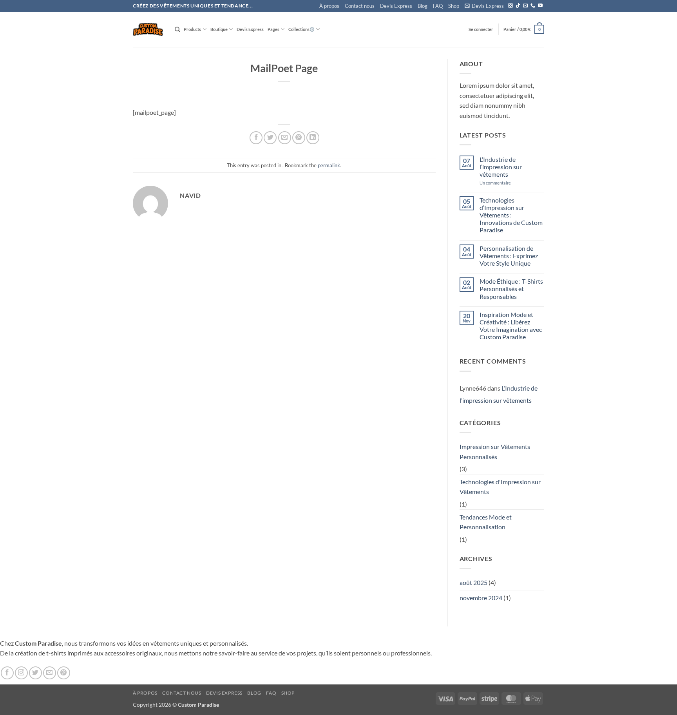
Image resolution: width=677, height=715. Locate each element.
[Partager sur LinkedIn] (312, 137)
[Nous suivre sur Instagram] (510, 6)
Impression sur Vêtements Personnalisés (495, 451)
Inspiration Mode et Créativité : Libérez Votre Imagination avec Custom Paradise (511, 326)
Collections (299, 29)
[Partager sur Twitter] (270, 137)
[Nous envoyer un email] (525, 6)
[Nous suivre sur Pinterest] (63, 672)
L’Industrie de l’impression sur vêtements (501, 167)
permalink (329, 165)
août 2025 (473, 582)
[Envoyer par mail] (284, 137)
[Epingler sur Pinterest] (298, 137)
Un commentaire (506, 182)
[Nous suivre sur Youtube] (540, 6)
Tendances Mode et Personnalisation (486, 522)
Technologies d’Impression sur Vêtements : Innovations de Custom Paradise (511, 215)
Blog (422, 6)
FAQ (438, 6)
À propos (329, 6)
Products (192, 29)
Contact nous (360, 6)
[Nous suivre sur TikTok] (518, 6)
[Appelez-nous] (532, 6)
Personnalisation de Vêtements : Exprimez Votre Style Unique (509, 255)
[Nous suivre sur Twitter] (35, 672)
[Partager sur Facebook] (256, 137)
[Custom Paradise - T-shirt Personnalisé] (148, 29)
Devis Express (396, 6)
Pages (273, 29)
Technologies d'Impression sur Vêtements (500, 487)
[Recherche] (177, 29)
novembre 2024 (481, 597)
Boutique (219, 29)
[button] (484, 6)
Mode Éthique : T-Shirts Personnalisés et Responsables (511, 288)
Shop (453, 6)
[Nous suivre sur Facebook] (7, 672)
